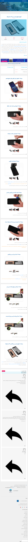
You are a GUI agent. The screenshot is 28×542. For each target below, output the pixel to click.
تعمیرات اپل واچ (25, 536)
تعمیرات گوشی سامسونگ (24, 534)
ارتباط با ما (26, 518)
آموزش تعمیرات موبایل (21, 2)
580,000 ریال (16, 71)
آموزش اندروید (25, 532)
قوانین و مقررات (25, 523)
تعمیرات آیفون (25, 535)
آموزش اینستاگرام (25, 524)
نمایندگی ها (25, 511)
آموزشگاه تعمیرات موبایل (24, 528)
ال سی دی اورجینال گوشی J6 (13, 49)
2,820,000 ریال (16, 69)
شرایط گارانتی (25, 513)
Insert (20, 541)
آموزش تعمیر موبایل (25, 520)
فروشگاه (26, 514)
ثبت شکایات (25, 516)
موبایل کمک (25, 2)
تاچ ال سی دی (21, 275)
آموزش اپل (26, 529)
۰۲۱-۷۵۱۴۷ (11, 486)
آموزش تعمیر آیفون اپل (24, 521)
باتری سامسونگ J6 (25, 71)
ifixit (24, 55)
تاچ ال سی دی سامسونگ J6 (24, 69)
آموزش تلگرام (25, 527)
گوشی (20, 244)
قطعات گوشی (9, 183)
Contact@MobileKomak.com (9, 487)
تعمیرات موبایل (25, 517)
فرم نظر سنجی (25, 531)
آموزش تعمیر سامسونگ (24, 525)
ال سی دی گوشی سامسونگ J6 (11, 181)
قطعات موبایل (20, 50)
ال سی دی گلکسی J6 (17, 278)
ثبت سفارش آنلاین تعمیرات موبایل (5, 51)
